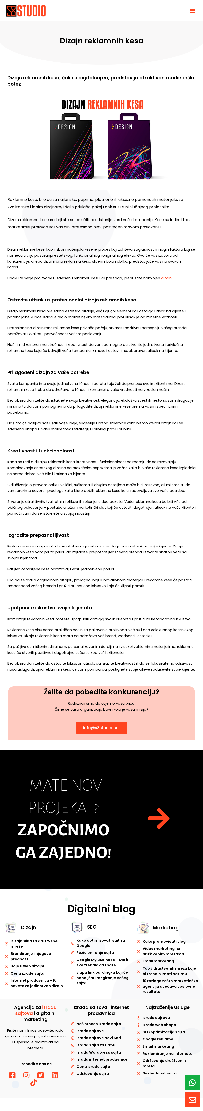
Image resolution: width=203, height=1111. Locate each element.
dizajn (166, 278)
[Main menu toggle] (192, 10)
